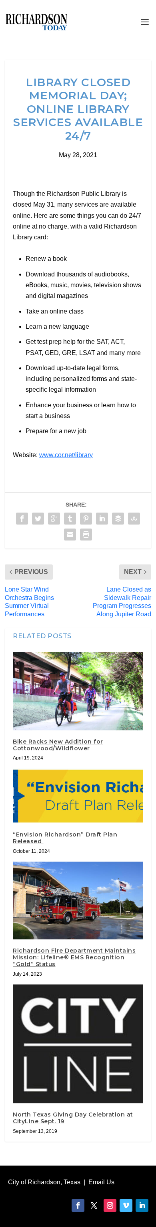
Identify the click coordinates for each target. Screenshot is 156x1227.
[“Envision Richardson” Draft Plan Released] (78, 795)
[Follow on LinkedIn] (142, 1205)
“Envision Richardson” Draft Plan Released (65, 838)
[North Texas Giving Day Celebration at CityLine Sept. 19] (78, 1043)
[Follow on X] (94, 1205)
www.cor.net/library (66, 455)
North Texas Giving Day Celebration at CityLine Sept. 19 (73, 1118)
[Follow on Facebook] (78, 1205)
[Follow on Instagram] (110, 1205)
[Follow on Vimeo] (126, 1205)
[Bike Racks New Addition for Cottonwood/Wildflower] (78, 691)
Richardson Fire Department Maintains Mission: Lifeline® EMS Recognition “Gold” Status (74, 957)
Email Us (101, 1182)
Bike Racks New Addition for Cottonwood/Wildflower (58, 745)
